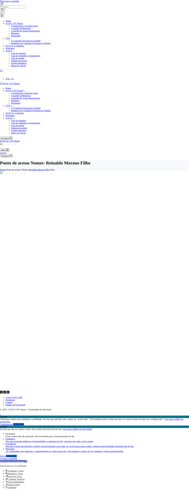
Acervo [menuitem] (9, 51)
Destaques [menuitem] (10, 48)
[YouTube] (8, 393)
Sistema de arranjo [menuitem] (19, 61)
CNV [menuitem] (8, 38)
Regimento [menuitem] (16, 36)
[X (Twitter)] (1, 393)
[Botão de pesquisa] (2, 11)
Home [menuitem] (8, 21)
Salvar (3, 456)
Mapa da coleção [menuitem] (18, 66)
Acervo (3, 153)
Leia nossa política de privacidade (77, 429)
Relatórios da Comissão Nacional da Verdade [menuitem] (31, 43)
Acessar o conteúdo (8, 458)
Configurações (6, 424)
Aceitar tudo (18, 424)
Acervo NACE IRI (14, 397)
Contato (9, 402)
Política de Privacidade (15, 405)
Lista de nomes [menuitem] (17, 58)
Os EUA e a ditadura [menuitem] (15, 46)
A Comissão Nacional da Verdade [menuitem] (26, 41)
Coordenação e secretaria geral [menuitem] (24, 26)
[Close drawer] (2, 16)
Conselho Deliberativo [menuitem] (21, 28)
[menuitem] (10, 79)
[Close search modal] (2, 3)
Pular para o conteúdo (9, 1)
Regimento (10, 400)
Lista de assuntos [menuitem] (18, 53)
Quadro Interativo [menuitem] (19, 63)
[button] (13, 461)
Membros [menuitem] (15, 33)
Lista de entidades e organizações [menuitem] (25, 56)
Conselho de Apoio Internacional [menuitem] (25, 31)
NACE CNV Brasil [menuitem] (14, 23)
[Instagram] (5, 393)
